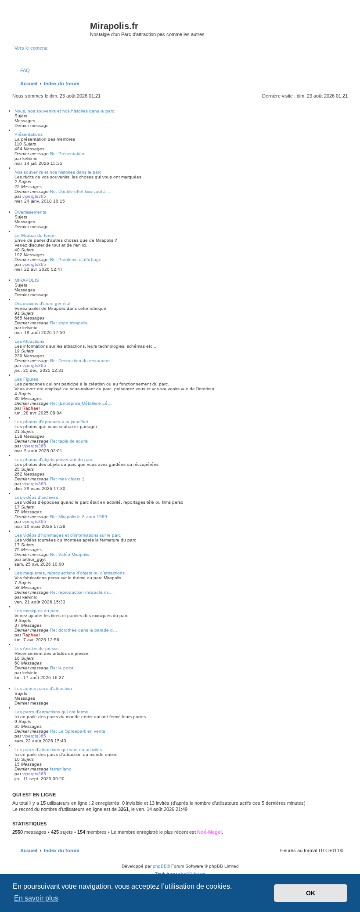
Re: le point (61, 667)
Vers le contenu (30, 48)
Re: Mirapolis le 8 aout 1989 (78, 516)
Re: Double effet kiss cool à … (81, 191)
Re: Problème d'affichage (75, 259)
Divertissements (30, 212)
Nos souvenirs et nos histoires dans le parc (57, 172)
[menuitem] (23, 70)
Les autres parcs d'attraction (43, 688)
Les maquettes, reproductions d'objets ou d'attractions (69, 572)
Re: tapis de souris (69, 441)
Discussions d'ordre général (42, 303)
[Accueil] (52, 29)
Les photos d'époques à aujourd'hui (51, 421)
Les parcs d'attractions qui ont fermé (51, 711)
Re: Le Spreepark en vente (77, 731)
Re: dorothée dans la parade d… (83, 630)
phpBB (160, 866)
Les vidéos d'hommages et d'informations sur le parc (67, 535)
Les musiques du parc (36, 610)
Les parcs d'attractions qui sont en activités (58, 749)
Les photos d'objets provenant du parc (53, 459)
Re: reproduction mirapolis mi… (81, 592)
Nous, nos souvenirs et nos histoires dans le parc (64, 111)
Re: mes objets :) (67, 478)
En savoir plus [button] (36, 898)
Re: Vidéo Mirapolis (69, 554)
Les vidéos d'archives (36, 497)
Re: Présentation (67, 153)
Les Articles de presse (36, 648)
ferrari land (61, 769)
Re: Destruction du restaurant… (82, 360)
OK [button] (310, 893)
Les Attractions (29, 341)
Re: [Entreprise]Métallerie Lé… (81, 403)
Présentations (28, 134)
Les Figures (26, 379)
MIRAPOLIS (26, 280)
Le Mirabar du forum (34, 235)
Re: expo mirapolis (68, 322)
